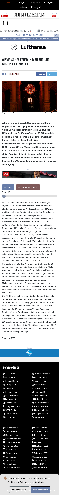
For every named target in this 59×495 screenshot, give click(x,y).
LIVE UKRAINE (40, 464)
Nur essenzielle (19, 489)
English (23, 2)
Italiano (23, 7)
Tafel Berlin (10, 460)
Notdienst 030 (40, 442)
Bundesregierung (13, 438)
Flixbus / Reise (40, 399)
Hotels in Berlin (40, 388)
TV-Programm (12, 449)
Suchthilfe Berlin (13, 467)
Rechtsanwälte (41, 406)
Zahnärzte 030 (40, 449)
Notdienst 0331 (41, 446)
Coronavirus (10, 457)
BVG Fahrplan (11, 395)
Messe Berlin (40, 384)
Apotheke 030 (40, 457)
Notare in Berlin (41, 410)
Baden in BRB (40, 395)
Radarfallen (39, 417)
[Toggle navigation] (5, 23)
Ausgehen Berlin (42, 373)
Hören (9, 187)
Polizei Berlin (40, 435)
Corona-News (11, 453)
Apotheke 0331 (41, 460)
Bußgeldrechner (41, 402)
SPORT (5, 73)
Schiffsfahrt (10, 402)
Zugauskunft (11, 399)
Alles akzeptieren (40, 489)
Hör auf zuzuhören (29, 187)
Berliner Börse (11, 435)
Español (35, 2)
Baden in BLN (40, 392)
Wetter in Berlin (41, 431)
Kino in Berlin (11, 417)
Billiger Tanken (41, 413)
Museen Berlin (40, 377)
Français (48, 2)
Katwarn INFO (40, 467)
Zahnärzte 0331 (40, 453)
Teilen (42, 74)
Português (37, 7)
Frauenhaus (10, 464)
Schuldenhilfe (40, 427)
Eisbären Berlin (12, 392)
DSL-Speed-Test (13, 442)
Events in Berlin (40, 381)
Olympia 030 (11, 384)
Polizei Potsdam (41, 438)
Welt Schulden (12, 446)
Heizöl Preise (11, 431)
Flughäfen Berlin (13, 406)
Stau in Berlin (11, 427)
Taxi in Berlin (11, 413)
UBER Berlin (10, 410)
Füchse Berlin (11, 381)
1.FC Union (10, 373)
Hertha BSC (10, 377)
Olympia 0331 (11, 388)
